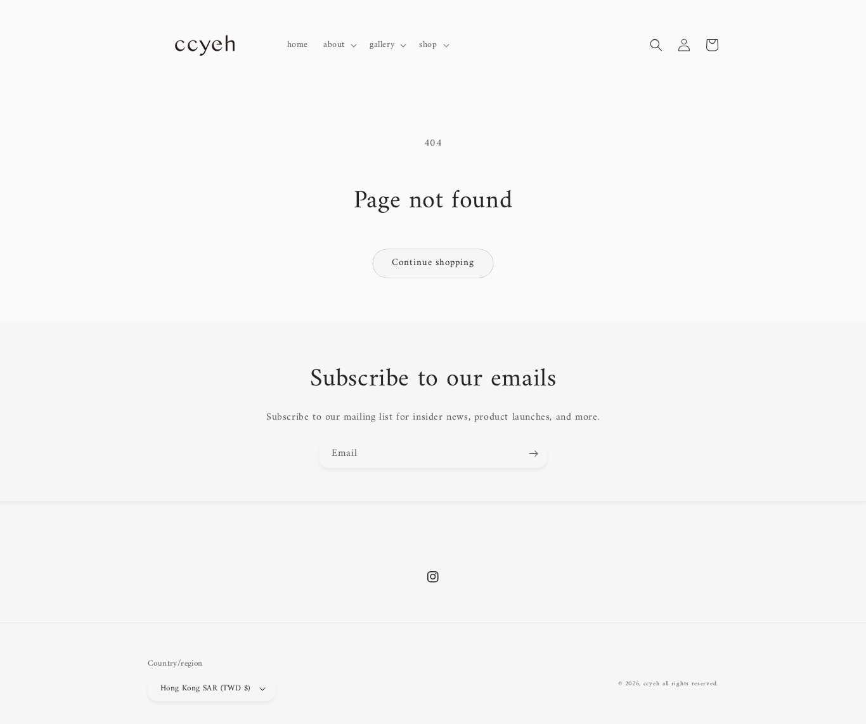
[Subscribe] (533, 453)
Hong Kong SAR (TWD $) (205, 688)
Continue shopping (433, 262)
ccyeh (651, 683)
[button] (339, 45)
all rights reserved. (690, 683)
